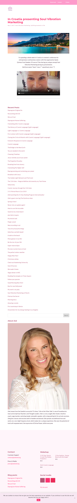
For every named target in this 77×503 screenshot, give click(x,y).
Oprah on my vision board (15, 212)
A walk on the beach (14, 235)
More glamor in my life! (15, 239)
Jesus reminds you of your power (18, 157)
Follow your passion (14, 279)
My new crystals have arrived (17, 249)
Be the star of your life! (15, 242)
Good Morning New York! (15, 283)
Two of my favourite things (16, 228)
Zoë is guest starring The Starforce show (20, 198)
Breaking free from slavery (16, 164)
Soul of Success (12, 266)
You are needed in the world (16, 151)
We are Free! (12, 117)
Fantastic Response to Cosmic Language (20, 141)
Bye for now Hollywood (15, 286)
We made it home (13, 269)
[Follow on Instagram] (53, 480)
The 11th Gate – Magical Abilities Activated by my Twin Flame (27, 181)
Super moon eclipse (14, 245)
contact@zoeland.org (14, 457)
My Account (44, 487)
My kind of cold (12, 218)
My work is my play (14, 289)
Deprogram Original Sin (15, 110)
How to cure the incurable (15, 208)
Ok (38, 500)
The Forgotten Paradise (15, 161)
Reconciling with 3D (14, 114)
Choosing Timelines (14, 154)
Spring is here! (12, 201)
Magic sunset (12, 222)
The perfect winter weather (16, 252)
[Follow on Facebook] (42, 480)
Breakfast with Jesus (14, 174)
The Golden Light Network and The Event (20, 178)
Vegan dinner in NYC (14, 272)
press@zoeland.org (13, 463)
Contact (60, 2)
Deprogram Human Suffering (16, 120)
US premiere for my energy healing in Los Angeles (23, 310)
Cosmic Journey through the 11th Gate (20, 188)
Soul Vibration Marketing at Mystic (18, 293)
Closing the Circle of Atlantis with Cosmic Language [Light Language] (29, 137)
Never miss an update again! (16, 205)
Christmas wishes (13, 259)
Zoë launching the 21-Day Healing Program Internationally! (26, 195)
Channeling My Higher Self (16, 168)
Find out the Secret (13, 296)
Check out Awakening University (18, 262)
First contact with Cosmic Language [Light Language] (24, 134)
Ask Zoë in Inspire (13, 215)
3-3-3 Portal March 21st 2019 (17, 191)
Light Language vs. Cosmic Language (19, 130)
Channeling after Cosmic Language (18, 124)
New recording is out (14, 225)
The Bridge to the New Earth (16, 147)
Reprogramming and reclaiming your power (21, 171)
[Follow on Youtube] (47, 480)
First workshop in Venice (15, 306)
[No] (75, 498)
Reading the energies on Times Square (19, 276)
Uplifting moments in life (38, 25)
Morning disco (12, 299)
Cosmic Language (13, 144)
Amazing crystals (13, 303)
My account (53, 2)
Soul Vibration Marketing (22, 25)
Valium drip (11, 185)
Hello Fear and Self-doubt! (16, 232)
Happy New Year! (13, 256)
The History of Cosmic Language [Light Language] (23, 127)
